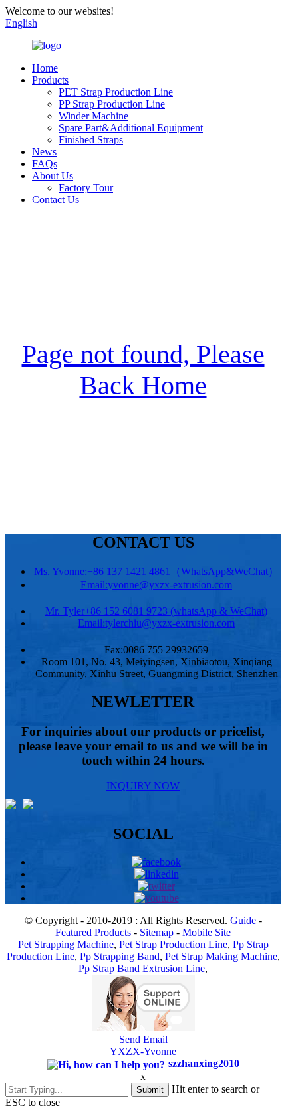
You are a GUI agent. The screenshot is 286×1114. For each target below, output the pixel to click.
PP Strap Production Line (112, 104)
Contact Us (55, 199)
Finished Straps (91, 139)
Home (45, 68)
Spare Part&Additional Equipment (131, 127)
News (44, 151)
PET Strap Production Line (116, 92)
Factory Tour (86, 187)
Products (50, 80)
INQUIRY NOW (143, 785)
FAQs (44, 163)
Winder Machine (93, 115)
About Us (52, 175)
